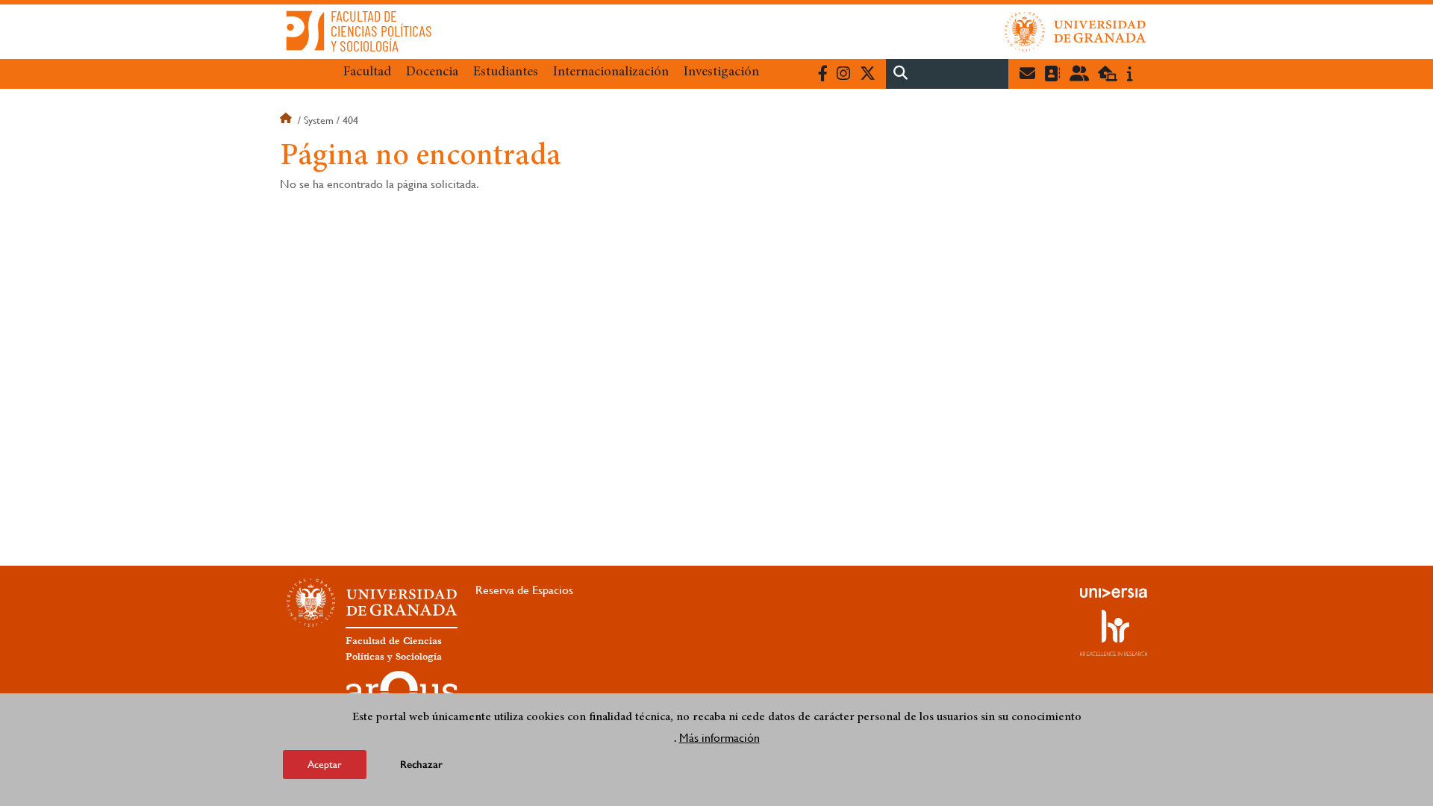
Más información (719, 738)
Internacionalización (611, 72)
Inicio (287, 120)
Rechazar (421, 764)
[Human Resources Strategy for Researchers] (1113, 633)
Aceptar (324, 764)
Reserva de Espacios (524, 590)
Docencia (432, 72)
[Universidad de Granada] (1075, 31)
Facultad (367, 72)
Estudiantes (505, 72)
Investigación (721, 72)
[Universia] (1113, 592)
